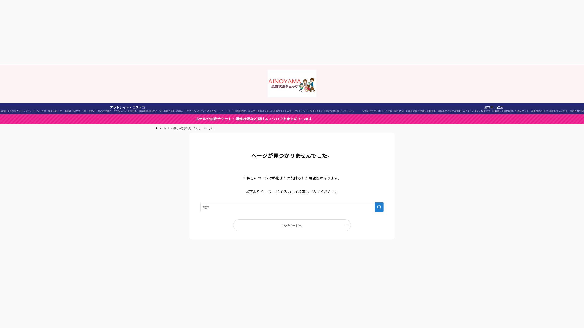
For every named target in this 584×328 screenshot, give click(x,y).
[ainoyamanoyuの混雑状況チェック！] (292, 83)
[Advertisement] (292, 32)
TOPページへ (292, 225)
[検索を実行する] (379, 207)
